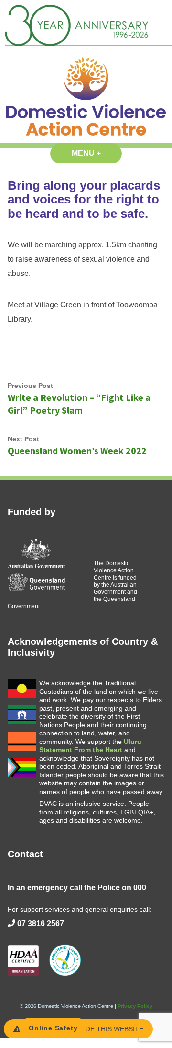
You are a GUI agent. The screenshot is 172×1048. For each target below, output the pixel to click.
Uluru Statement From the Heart (90, 746)
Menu (97, 153)
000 (139, 888)
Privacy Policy (135, 1006)
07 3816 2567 (40, 923)
